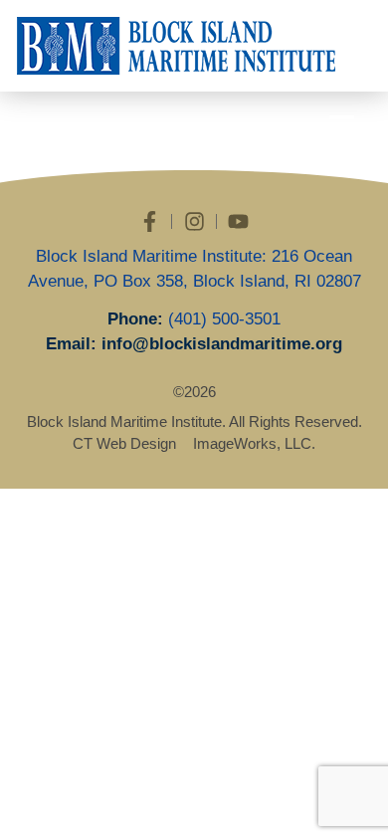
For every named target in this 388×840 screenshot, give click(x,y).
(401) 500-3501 (224, 319)
